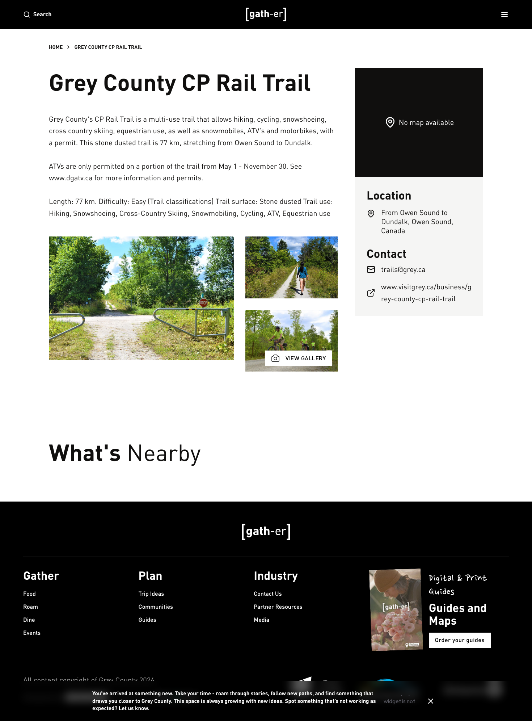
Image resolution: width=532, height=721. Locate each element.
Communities (156, 606)
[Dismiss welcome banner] (431, 701)
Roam (30, 606)
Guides (147, 619)
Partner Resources (278, 606)
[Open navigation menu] (504, 14)
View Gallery (306, 358)
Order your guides (460, 640)
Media (261, 619)
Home (56, 47)
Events (32, 632)
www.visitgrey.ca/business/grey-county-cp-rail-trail (426, 292)
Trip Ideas (151, 593)
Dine (29, 619)
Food (29, 593)
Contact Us (268, 593)
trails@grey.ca (403, 269)
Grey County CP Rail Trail (108, 47)
